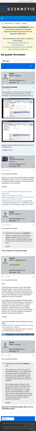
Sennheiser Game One (17, 200)
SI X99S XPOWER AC (18, 191)
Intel (3, 191)
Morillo (11, 74)
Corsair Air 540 (17, 197)
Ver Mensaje (30, 233)
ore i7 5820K (8, 191)
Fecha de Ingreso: (15, 80)
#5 (33, 356)
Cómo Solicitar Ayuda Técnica (18, 43)
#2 (33, 170)
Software (17, 23)
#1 (33, 87)
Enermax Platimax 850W (27, 197)
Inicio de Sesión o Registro (26, 1)
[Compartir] (33, 82)
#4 (33, 277)
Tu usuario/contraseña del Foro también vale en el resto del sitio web (18, 48)
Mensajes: (13, 82)
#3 (33, 225)
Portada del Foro (8, 23)
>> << (17, 330)
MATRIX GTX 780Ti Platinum (8, 195)
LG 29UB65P (20, 195)
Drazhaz (11, 258)
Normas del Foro (18, 45)
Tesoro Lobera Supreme (8, 199)
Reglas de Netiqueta (20, 325)
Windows (24, 23)
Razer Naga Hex (18, 199)
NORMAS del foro (7, 325)
